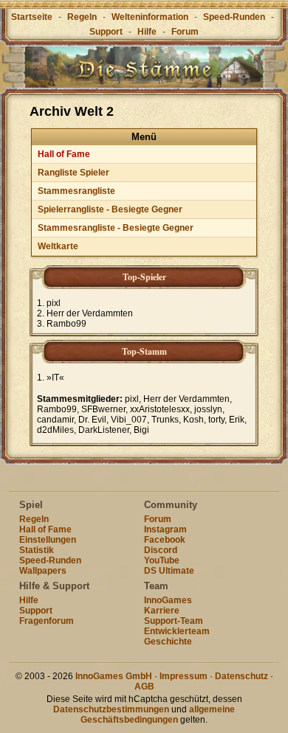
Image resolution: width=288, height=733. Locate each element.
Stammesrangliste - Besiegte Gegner (115, 228)
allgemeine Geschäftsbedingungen (157, 714)
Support (106, 32)
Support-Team (173, 621)
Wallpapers (42, 571)
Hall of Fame (64, 154)
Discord (160, 550)
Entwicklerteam (177, 631)
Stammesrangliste (76, 191)
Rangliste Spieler (73, 172)
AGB (144, 686)
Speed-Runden (234, 17)
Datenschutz (241, 676)
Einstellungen (47, 540)
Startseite (31, 17)
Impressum (184, 676)
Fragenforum (46, 621)
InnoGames (168, 600)
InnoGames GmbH (113, 676)
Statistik (36, 550)
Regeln (82, 17)
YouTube (161, 560)
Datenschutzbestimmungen (111, 709)
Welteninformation (150, 17)
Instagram (165, 529)
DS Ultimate (169, 571)
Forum (185, 32)
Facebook (164, 540)
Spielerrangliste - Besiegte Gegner (110, 209)
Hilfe (147, 32)
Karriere (161, 610)
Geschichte (168, 641)
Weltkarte (58, 246)
